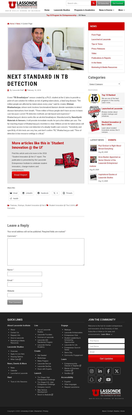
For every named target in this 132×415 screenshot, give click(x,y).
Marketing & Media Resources (104, 67)
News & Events (106, 10)
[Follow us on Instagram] (91, 371)
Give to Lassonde (17, 338)
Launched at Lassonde (101, 39)
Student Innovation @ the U (35, 205)
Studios (116, 411)
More (120, 10)
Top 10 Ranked (108, 95)
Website (10, 290)
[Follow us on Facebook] (108, 371)
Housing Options (17, 356)
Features (13, 205)
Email (10, 280)
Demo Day (68, 352)
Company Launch (44, 387)
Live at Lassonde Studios (44, 330)
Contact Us (15, 332)
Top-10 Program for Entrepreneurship (61, 15)
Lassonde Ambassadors (73, 332)
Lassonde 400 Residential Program (45, 341)
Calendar (14, 370)
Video (94, 53)
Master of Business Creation (71, 369)
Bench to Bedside (44, 394)
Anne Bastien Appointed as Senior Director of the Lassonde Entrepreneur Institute (105, 161)
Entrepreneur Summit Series (72, 348)
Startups (21, 205)
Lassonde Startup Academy (44, 346)
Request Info (15, 335)
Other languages (70, 384)
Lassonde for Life (70, 345)
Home (47, 10)
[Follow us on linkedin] (100, 371)
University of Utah (27, 411)
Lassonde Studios (61, 10)
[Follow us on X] (117, 371)
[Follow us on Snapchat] (92, 379)
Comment (12, 236)
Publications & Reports (101, 57)
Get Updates (106, 358)
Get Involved (118, 3)
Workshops (42, 358)
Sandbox (68, 373)
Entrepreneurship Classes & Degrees (71, 364)
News (18, 23)
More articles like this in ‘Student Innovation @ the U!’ (38, 145)
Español (67, 381)
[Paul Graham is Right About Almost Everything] (93, 148)
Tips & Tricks (97, 44)
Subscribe (104, 3)
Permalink (11, 208)
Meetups (67, 329)
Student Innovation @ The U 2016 (62, 205)
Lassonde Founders (45, 334)
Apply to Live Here (17, 354)
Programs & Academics (84, 10)
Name (10, 269)
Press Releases (98, 48)
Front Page (96, 34)
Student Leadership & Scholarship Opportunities (72, 340)
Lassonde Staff (18, 90)
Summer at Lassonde (45, 337)
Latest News (97, 140)
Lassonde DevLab (44, 363)
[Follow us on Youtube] (108, 379)
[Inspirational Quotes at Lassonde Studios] (93, 177)
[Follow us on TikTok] (100, 379)
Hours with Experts (45, 369)
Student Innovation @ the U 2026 (111, 123)
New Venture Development (42, 391)
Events (112, 140)
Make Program (43, 361)
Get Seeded (42, 355)
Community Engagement (73, 355)
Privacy (45, 411)
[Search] (93, 3)
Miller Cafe (15, 359)
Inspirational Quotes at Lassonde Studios (107, 176)
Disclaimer (38, 411)
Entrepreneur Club (71, 335)
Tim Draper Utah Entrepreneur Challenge (46, 378)
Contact (110, 411)
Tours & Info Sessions (19, 381)
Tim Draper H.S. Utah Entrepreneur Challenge (46, 383)
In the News (97, 62)
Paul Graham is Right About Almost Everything (109, 147)
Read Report (20, 175)
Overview (14, 351)
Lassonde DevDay (44, 366)
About (13, 329)
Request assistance (71, 387)
